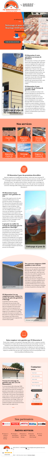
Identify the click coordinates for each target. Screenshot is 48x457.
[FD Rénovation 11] (11, 6)
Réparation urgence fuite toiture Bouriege (33, 435)
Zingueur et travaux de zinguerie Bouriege (5, 436)
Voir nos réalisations (12, 42)
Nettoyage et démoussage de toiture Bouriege (15, 435)
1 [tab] (13, 407)
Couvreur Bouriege (40, 434)
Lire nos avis (7, 454)
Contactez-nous (29, 42)
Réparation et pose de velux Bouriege (23, 435)
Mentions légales (31, 455)
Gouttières (20, 31)
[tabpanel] (13, 392)
